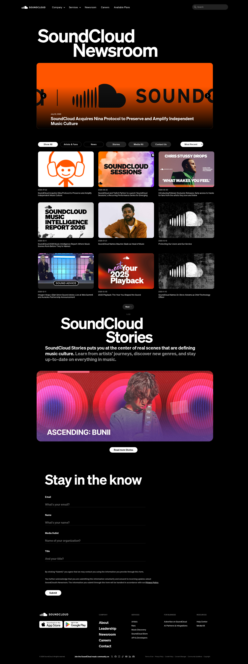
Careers (105, 7)
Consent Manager (180, 656)
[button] (58, 7)
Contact (105, 646)
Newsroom (90, 7)
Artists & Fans (71, 144)
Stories (116, 144)
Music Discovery (138, 629)
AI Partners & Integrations (175, 625)
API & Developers (139, 637)
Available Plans (122, 7)
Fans (133, 625)
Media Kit (138, 144)
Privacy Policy (152, 582)
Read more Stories (123, 450)
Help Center (202, 621)
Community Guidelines (195, 656)
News (94, 144)
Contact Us (161, 144)
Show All (48, 144)
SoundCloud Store (139, 633)
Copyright (207, 656)
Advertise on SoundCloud (175, 621)
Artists (134, 621)
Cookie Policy (169, 656)
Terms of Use (149, 656)
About (103, 622)
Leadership (107, 628)
